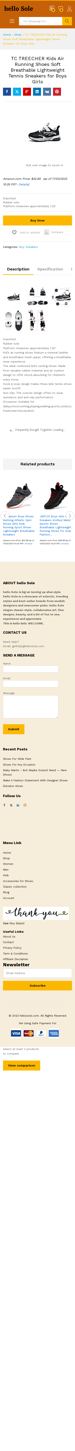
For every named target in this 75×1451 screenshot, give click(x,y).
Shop (17, 34)
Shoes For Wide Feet (17, 758)
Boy (21, 246)
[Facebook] (4, 805)
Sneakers (32, 246)
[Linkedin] (18, 805)
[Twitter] (11, 805)
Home (7, 34)
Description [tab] (18, 269)
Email (6, 678)
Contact (8, 942)
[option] (19, 515)
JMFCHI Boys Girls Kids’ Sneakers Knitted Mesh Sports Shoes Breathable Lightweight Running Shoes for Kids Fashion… (56, 525)
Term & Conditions (15, 953)
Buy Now (37, 220)
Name (7, 663)
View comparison (21, 1065)
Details (23, 184)
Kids (6, 875)
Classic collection (15, 886)
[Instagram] (25, 805)
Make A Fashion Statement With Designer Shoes (35, 780)
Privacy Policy (12, 947)
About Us (9, 936)
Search (67, 21)
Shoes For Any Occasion (19, 764)
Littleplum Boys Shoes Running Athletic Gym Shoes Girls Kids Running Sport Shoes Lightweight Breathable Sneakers (19, 525)
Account (8, 898)
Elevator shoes (13, 786)
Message (9, 693)
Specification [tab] (50, 269)
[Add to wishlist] (28, 509)
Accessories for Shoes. (18, 881)
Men (6, 869)
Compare (57, 232)
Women (8, 863)
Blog (6, 892)
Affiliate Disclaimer (15, 959)
